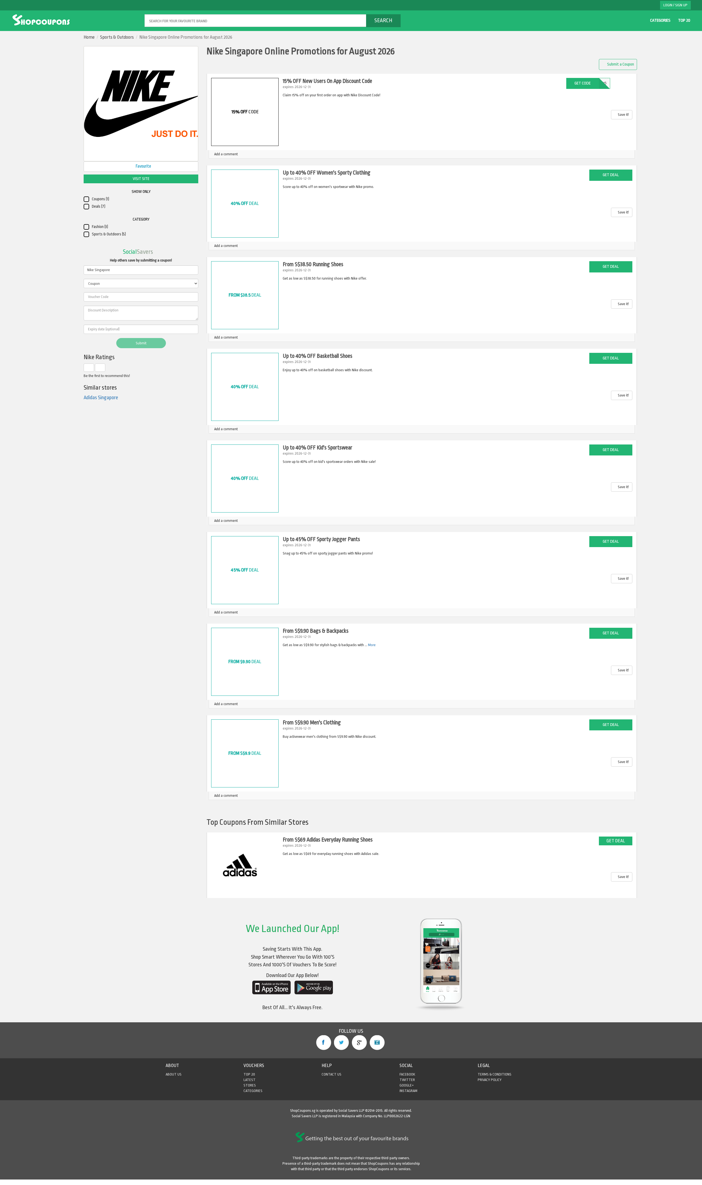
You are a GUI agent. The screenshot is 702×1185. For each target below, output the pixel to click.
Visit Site (141, 178)
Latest (250, 1080)
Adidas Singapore (101, 398)
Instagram (377, 1042)
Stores (250, 1085)
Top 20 (684, 20)
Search (383, 20)
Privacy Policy (490, 1080)
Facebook (323, 1042)
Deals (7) (98, 206)
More (372, 645)
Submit (141, 343)
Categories (660, 20)
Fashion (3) (100, 226)
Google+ (359, 1042)
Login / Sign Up (675, 5)
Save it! (623, 114)
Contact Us (331, 1074)
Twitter (341, 1042)
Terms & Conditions (494, 1074)
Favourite (143, 166)
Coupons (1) (100, 199)
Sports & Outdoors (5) (109, 234)
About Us (174, 1074)
